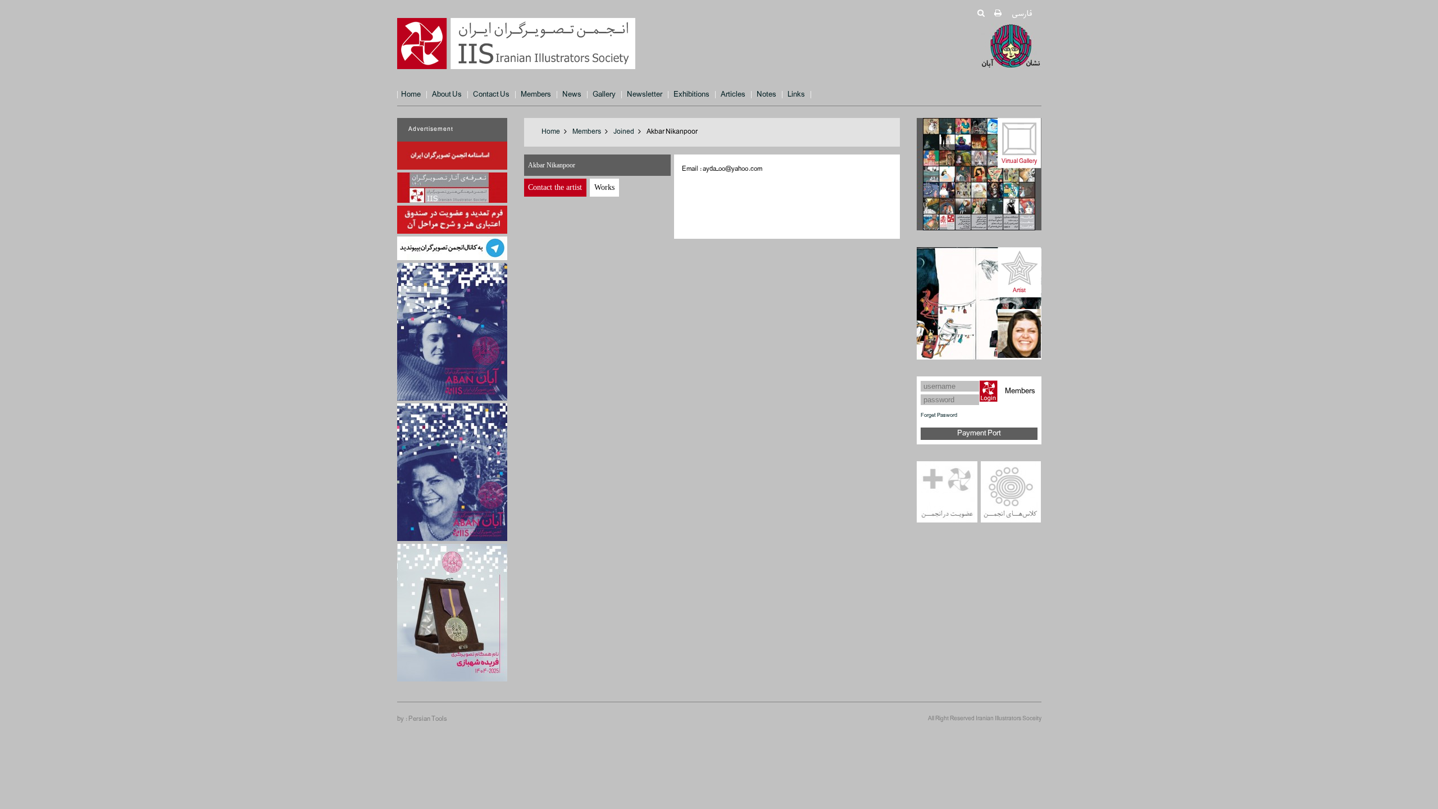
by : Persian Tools (422, 719)
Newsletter (644, 95)
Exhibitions (691, 95)
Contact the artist (555, 187)
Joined (623, 132)
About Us (447, 95)
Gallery (604, 95)
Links (796, 95)
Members (536, 95)
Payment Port (979, 433)
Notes (766, 95)
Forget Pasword (939, 415)
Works (604, 187)
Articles (733, 95)
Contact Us (491, 95)
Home (411, 95)
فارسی (1021, 14)
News (571, 95)
